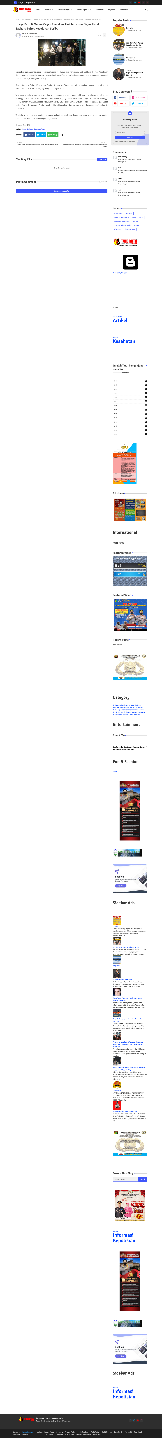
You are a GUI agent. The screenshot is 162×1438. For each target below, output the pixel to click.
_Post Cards (118, 1432)
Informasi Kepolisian (124, 1238)
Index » (115, 337)
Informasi (100, 10)
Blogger (79, 1434)
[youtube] (139, 2)
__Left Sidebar (82, 1432)
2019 (130, 410)
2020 (130, 406)
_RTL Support (69, 1434)
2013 (130, 434)
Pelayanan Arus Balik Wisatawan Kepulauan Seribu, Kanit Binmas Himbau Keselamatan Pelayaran (128, 1044)
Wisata (136, 225)
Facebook (31, 135)
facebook (122, 97)
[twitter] (135, 2)
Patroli (123, 707)
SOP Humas (117, 1091)
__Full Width (94, 1432)
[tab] (38, 9)
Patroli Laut (121, 714)
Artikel (120, 320)
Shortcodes (97, 1434)
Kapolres (129, 213)
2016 (130, 422)
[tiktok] (147, 2)
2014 (130, 430)
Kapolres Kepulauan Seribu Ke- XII (125, 1112)
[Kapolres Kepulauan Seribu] (119, 74)
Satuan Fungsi (63, 10)
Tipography (87, 1434)
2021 (130, 402)
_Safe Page (48, 1434)
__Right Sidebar (106, 1432)
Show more (102, 159)
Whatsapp (53, 135)
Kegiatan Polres (26, 19)
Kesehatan (124, 341)
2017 (130, 418)
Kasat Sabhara (27, 129)
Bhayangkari (118, 213)
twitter (140, 103)
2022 (130, 397)
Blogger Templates (27, 1432)
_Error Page (58, 1434)
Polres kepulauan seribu (122, 225)
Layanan (111, 10)
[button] (146, 9)
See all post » (117, 317)
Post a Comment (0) (61, 191)
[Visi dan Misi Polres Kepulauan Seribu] (119, 45)
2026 (130, 381)
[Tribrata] (119, 30)
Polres (135, 221)
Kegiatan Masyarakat (121, 217)
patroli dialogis (126, 712)
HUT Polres (136, 714)
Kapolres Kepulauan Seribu (134, 73)
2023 (130, 393)
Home (38, 10)
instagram (140, 97)
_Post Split (128, 1432)
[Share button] (62, 134)
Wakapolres (136, 712)
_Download (137, 1432)
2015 (130, 426)
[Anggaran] (119, 59)
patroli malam (138, 707)
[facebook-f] (130, 2)
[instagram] (143, 2)
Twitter (42, 135)
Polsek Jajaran (83, 10)
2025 (130, 385)
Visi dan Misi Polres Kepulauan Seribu (134, 44)
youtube (122, 103)
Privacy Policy (70, 1432)
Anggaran (124, 10)
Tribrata (115, 926)
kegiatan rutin (130, 229)
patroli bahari (135, 710)
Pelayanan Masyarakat (122, 221)
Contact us (60, 1432)
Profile (48, 10)
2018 (130, 414)
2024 (130, 389)
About (52, 1432)
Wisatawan (118, 229)
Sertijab (129, 714)
